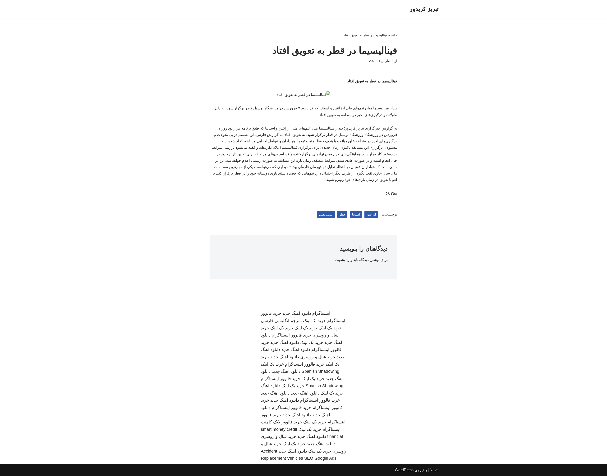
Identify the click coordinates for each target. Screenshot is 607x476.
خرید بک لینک (314, 320)
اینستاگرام (321, 313)
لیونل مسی (325, 214)
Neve (434, 470)
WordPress (404, 470)
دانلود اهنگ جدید (296, 313)
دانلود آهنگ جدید (292, 451)
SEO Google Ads (320, 458)
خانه (394, 35)
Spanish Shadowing (320, 371)
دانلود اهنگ (270, 385)
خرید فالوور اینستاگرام (291, 335)
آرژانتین (371, 214)
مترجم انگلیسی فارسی (281, 320)
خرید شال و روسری (318, 357)
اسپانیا (356, 214)
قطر (342, 214)
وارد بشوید (344, 260)
